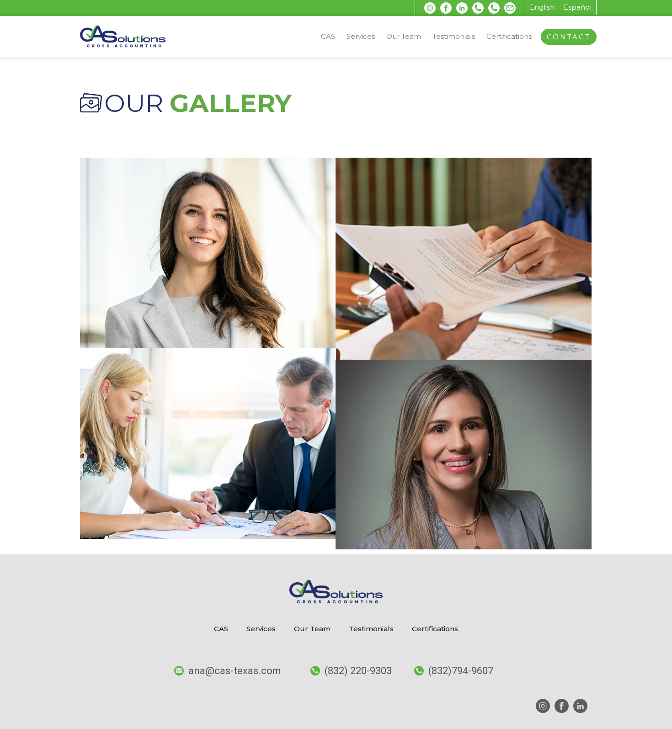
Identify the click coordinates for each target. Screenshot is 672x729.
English (542, 7)
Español (578, 7)
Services (361, 36)
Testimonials (453, 36)
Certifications (509, 36)
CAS (328, 36)
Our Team (403, 36)
